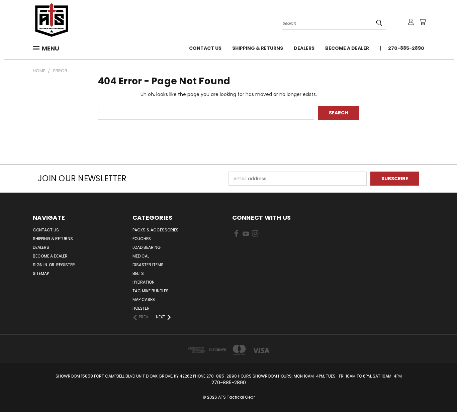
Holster (141, 308)
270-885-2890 (406, 48)
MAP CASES (143, 299)
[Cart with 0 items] (422, 21)
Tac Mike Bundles (150, 291)
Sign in (40, 265)
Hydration (143, 282)
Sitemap (41, 273)
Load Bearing (146, 247)
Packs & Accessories (155, 230)
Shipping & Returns (257, 48)
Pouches (141, 238)
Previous (439, 391)
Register (65, 265)
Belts (138, 273)
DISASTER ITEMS (148, 265)
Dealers (304, 48)
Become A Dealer (347, 48)
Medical (140, 256)
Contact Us (205, 48)
